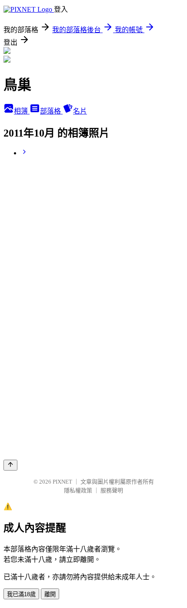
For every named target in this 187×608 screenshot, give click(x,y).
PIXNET (62, 481)
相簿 (22, 111)
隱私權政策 (78, 490)
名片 (80, 111)
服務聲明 (111, 490)
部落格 (51, 111)
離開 (50, 594)
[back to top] (10, 465)
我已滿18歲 (21, 594)
